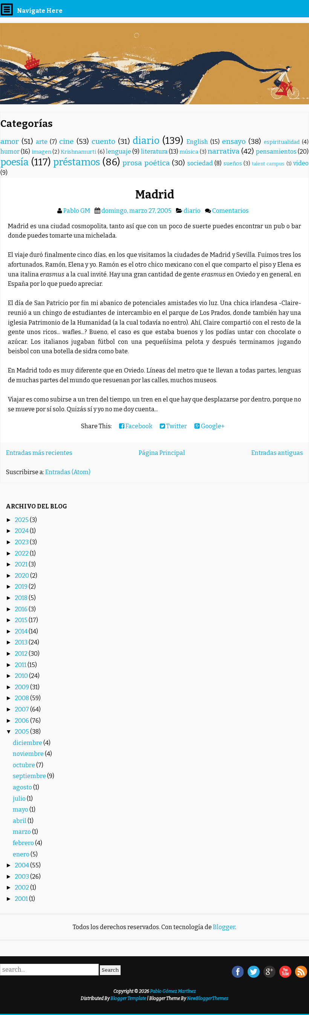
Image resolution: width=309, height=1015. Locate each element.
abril (20, 820)
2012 (22, 653)
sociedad (200, 163)
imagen (41, 152)
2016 (22, 609)
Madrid (154, 194)
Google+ (212, 426)
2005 (22, 731)
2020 (22, 575)
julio (20, 798)
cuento (103, 141)
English (197, 141)
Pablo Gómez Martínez (173, 991)
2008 (22, 698)
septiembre (30, 776)
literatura (154, 151)
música (188, 152)
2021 (22, 564)
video (301, 163)
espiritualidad (282, 142)
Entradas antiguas (277, 452)
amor (9, 141)
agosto (23, 787)
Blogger (224, 927)
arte (41, 141)
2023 (22, 542)
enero (22, 854)
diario (146, 141)
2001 (22, 898)
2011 (21, 665)
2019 (22, 586)
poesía (14, 162)
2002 (22, 887)
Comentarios (230, 210)
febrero (24, 843)
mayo (21, 809)
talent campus (268, 163)
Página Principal (162, 452)
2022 (22, 553)
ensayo (234, 141)
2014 (22, 631)
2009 (22, 687)
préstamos (76, 162)
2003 (22, 876)
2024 (22, 530)
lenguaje (118, 151)
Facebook (138, 426)
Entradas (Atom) (67, 472)
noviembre (29, 753)
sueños (232, 163)
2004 (22, 865)
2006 (22, 720)
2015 (22, 620)
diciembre (28, 742)
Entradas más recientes (39, 452)
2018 (22, 597)
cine (66, 141)
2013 (22, 642)
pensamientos (276, 151)
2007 (22, 709)
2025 (22, 520)
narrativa (224, 151)
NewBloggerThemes (207, 998)
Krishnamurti (78, 152)
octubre (24, 765)
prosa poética (146, 163)
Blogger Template (128, 998)
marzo (22, 831)
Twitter (176, 426)
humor (10, 151)
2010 (22, 675)
